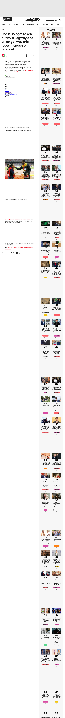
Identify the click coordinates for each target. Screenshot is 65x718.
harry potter (45, 413)
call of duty (57, 645)
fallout (45, 566)
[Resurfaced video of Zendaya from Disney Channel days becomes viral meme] (56, 553)
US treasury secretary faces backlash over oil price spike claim (45, 176)
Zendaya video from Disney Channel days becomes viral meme (56, 561)
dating (57, 664)
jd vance (56, 237)
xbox (45, 237)
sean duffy (57, 413)
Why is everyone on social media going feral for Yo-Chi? (45, 463)
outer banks (45, 701)
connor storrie (56, 432)
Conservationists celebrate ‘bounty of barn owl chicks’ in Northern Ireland (45, 272)
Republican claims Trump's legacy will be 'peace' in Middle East (56, 176)
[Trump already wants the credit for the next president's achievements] (56, 91)
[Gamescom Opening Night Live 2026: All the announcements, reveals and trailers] (45, 342)
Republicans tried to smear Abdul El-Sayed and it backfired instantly (45, 156)
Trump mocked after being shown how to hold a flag (56, 308)
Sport (3, 29)
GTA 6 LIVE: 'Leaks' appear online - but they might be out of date (56, 43)
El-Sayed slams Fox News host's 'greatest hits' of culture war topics (45, 660)
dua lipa (56, 624)
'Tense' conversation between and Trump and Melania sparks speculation (56, 272)
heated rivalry (56, 335)
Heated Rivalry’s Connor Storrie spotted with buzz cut (56, 428)
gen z (57, 701)
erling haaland (45, 47)
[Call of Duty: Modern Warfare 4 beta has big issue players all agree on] (56, 496)
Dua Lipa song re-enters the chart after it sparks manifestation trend (56, 619)
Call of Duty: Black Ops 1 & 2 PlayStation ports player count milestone (56, 640)
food (45, 468)
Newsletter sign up (52, 20)
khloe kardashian (57, 83)
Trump (22, 24)
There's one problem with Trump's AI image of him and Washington (45, 484)
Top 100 (4, 24)
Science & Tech (30, 24)
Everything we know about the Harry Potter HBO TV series (45, 407)
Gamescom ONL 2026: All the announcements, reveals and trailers (45, 351)
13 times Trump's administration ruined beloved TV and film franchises (45, 581)
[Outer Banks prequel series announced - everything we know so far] (45, 688)
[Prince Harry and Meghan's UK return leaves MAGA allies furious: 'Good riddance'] (45, 187)
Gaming (16, 24)
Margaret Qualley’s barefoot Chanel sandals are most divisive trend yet (45, 79)
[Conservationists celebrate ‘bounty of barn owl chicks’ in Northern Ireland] (45, 264)
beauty (45, 509)
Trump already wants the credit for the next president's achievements (57, 99)
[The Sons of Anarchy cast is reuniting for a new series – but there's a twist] (56, 147)
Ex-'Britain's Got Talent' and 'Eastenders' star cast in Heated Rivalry (57, 331)
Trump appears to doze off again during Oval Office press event (45, 119)
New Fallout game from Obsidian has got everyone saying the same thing (45, 561)
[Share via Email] (36, 55)
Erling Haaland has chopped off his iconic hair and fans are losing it (45, 43)
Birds (45, 277)
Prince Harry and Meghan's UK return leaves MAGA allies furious (45, 195)
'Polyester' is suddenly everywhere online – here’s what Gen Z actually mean (56, 697)
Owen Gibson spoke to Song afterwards (17, 219)
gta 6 (57, 47)
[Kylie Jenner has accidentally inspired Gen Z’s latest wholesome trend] (45, 610)
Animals (45, 315)
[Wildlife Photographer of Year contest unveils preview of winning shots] (45, 301)
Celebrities (45, 24)
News (10, 24)
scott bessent (45, 179)
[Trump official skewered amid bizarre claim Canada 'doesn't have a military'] (56, 399)
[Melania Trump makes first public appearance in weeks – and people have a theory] (56, 111)
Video (52, 24)
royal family (45, 199)
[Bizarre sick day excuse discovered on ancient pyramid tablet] (56, 708)
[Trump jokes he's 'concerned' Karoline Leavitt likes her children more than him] (45, 91)
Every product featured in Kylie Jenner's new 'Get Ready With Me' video (45, 505)
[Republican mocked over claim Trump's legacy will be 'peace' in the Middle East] (56, 168)
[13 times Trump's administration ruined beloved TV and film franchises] (45, 573)
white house (45, 587)
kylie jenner (45, 624)
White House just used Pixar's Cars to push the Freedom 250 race (45, 428)
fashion (45, 83)
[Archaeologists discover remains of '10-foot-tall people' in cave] (45, 631)
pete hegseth (45, 256)
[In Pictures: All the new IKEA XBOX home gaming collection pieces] (45, 223)
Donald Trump (56, 199)
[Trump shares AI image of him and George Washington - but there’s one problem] (45, 475)
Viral (38, 24)
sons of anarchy (57, 160)
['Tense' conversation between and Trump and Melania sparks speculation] (56, 263)
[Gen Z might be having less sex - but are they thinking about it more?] (56, 652)
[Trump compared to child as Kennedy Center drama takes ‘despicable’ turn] (45, 322)
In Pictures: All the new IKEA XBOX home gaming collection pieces (45, 231)
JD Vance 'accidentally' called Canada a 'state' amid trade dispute (56, 232)
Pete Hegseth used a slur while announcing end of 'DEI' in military (45, 252)
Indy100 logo (33, 20)
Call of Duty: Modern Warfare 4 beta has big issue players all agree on (56, 505)
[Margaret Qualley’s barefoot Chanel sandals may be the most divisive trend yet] (45, 70)
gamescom (45, 356)
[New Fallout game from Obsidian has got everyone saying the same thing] (45, 553)
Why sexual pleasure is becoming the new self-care (56, 660)
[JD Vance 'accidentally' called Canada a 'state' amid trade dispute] (56, 223)
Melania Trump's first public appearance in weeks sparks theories (57, 120)
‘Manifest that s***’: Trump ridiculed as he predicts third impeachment (56, 195)
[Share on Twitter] (34, 55)
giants (45, 645)
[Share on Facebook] (32, 55)
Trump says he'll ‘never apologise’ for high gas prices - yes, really (56, 464)
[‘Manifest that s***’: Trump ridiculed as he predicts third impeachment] (56, 187)
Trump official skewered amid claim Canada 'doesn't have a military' (56, 408)
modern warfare (57, 509)
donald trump (45, 103)
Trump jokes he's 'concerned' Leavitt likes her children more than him (45, 99)
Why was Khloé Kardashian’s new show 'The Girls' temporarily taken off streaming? (56, 79)
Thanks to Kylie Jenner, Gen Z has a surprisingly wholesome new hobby (45, 619)
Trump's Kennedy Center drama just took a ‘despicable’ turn (45, 330)
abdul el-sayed (45, 160)
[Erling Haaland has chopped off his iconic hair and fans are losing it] (45, 34)
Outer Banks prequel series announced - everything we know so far (45, 697)
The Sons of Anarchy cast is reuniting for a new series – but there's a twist (56, 156)
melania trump (56, 123)
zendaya (56, 566)
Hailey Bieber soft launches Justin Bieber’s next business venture (45, 388)
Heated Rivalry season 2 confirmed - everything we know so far (56, 484)
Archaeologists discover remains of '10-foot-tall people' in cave (45, 639)
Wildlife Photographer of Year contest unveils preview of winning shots (45, 310)
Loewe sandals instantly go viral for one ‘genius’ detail (57, 252)
